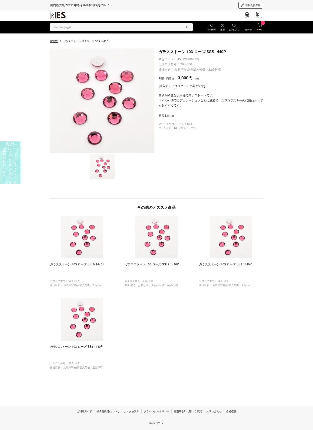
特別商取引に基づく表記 (188, 411)
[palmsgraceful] (10, 163)
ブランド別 (165, 128)
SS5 (189, 123)
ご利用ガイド (84, 411)
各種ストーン (177, 123)
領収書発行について (107, 411)
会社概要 (231, 411)
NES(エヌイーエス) (185, 128)
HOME (54, 41)
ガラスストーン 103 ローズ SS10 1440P (77, 264)
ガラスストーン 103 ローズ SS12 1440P (152, 264)
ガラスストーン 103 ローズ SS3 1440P (225, 264)
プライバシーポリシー (156, 411)
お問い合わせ (214, 411)
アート (163, 123)
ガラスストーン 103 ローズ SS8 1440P (76, 346)
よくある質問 (131, 411)
